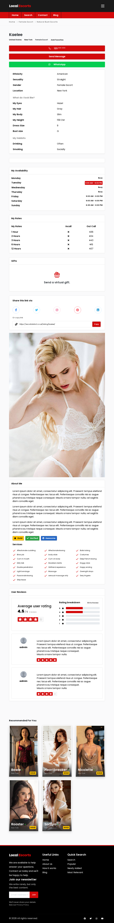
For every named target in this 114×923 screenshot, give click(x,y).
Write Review (92, 603)
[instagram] (96, 918)
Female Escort (26, 22)
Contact (43, 15)
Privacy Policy (23, 905)
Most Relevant (75, 872)
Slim (59, 114)
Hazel (60, 103)
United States (15, 40)
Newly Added (74, 868)
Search (28, 15)
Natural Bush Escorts (47, 22)
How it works (49, 868)
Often (60, 143)
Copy (96, 324)
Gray (59, 108)
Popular (71, 864)
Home (15, 15)
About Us (47, 864)
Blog (55, 15)
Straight (61, 79)
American (62, 74)
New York (28, 40)
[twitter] (90, 918)
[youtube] (102, 918)
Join (34, 894)
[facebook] (85, 918)
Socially (61, 149)
